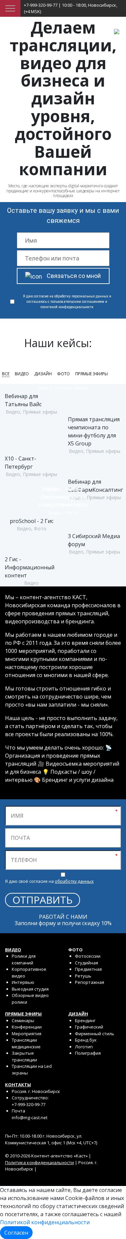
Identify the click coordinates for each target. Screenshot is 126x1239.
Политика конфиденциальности (39, 1162)
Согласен (16, 1232)
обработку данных (74, 881)
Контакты (18, 1085)
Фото (63, 374)
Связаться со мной (74, 275)
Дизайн (43, 374)
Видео (22, 374)
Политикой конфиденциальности (45, 1222)
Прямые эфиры (91, 374)
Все (5, 374)
